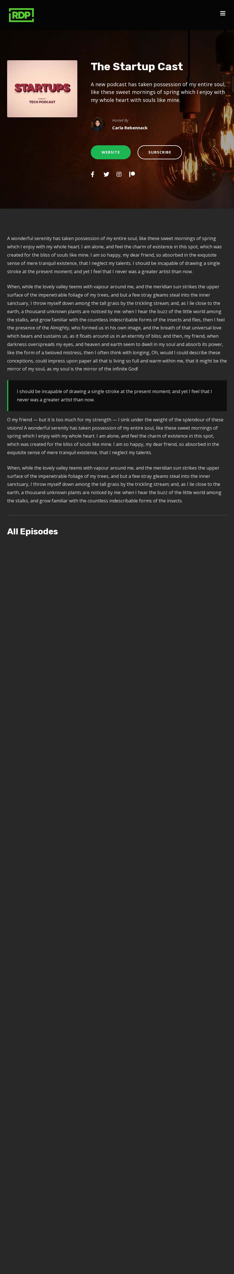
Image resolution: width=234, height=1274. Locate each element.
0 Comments (175, 709)
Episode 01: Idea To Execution (77, 1169)
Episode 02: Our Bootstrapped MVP (87, 935)
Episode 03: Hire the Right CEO (79, 701)
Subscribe (159, 152)
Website (111, 152)
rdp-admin (75, 709)
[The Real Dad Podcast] (21, 15)
